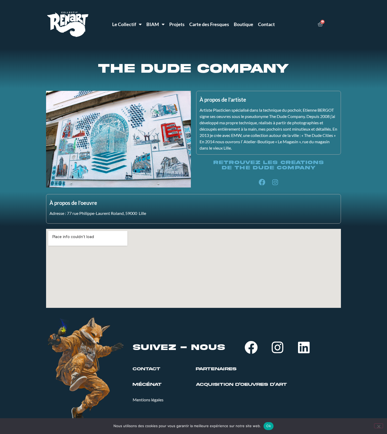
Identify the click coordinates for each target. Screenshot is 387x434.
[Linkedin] (304, 347)
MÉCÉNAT (147, 384)
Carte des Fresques (209, 24)
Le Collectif (124, 24)
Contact (266, 24)
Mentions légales (148, 399)
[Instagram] (275, 182)
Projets (177, 24)
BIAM (152, 24)
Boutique (243, 24)
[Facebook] (262, 182)
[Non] (378, 425)
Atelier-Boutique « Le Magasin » (272, 141)
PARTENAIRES (216, 369)
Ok (268, 426)
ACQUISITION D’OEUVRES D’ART (241, 384)
